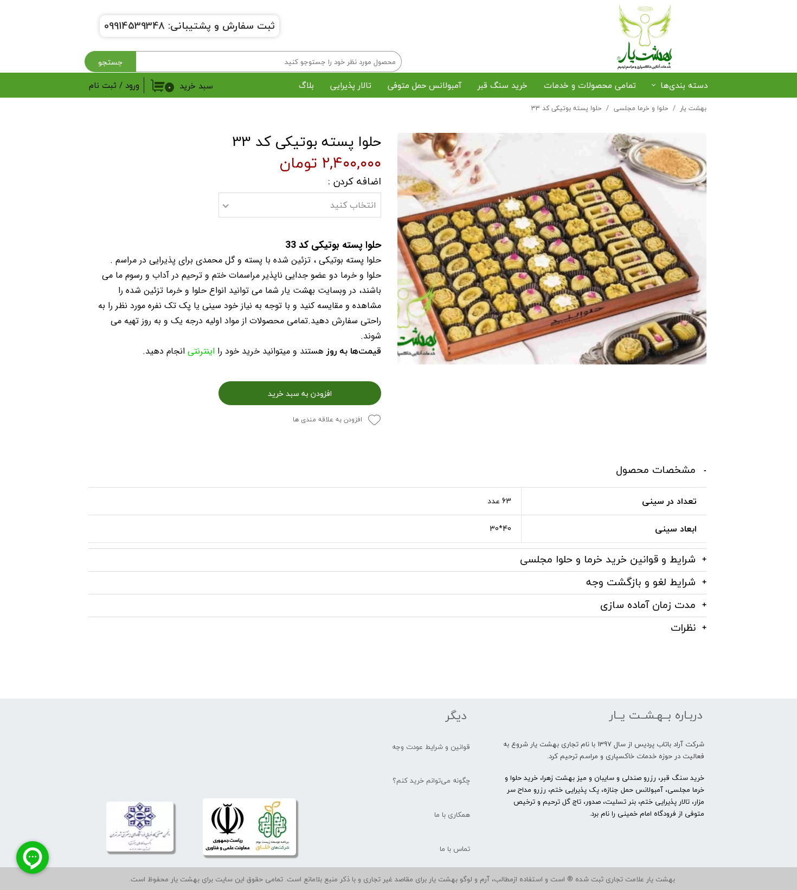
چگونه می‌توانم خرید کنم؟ (431, 780)
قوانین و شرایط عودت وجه (431, 747)
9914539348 (137, 25)
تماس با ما (455, 849)
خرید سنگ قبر (503, 85)
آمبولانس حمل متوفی (424, 85)
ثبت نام (103, 85)
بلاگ (306, 85)
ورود (132, 85)
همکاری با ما (452, 815)
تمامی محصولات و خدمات (590, 85)
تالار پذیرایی (350, 85)
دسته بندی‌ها (684, 85)
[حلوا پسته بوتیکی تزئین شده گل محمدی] (551, 249)
